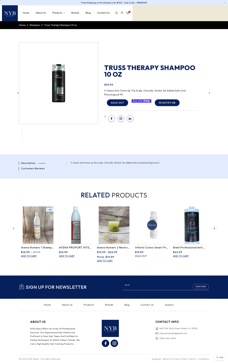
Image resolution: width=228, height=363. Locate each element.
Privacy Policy (180, 359)
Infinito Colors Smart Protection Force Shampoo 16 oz (152, 247)
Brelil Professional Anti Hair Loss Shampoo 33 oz (190, 247)
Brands (109, 305)
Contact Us (147, 305)
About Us (67, 305)
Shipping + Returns (161, 359)
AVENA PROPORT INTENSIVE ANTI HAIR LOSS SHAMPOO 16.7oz (76, 247)
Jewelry (169, 305)
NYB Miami (33, 359)
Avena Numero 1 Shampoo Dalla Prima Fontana (38, 247)
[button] (18, 93)
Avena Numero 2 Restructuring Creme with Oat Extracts (114, 247)
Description (28, 163)
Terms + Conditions (199, 359)
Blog (127, 305)
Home (22, 25)
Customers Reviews (33, 168)
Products (89, 305)
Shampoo (35, 25)
